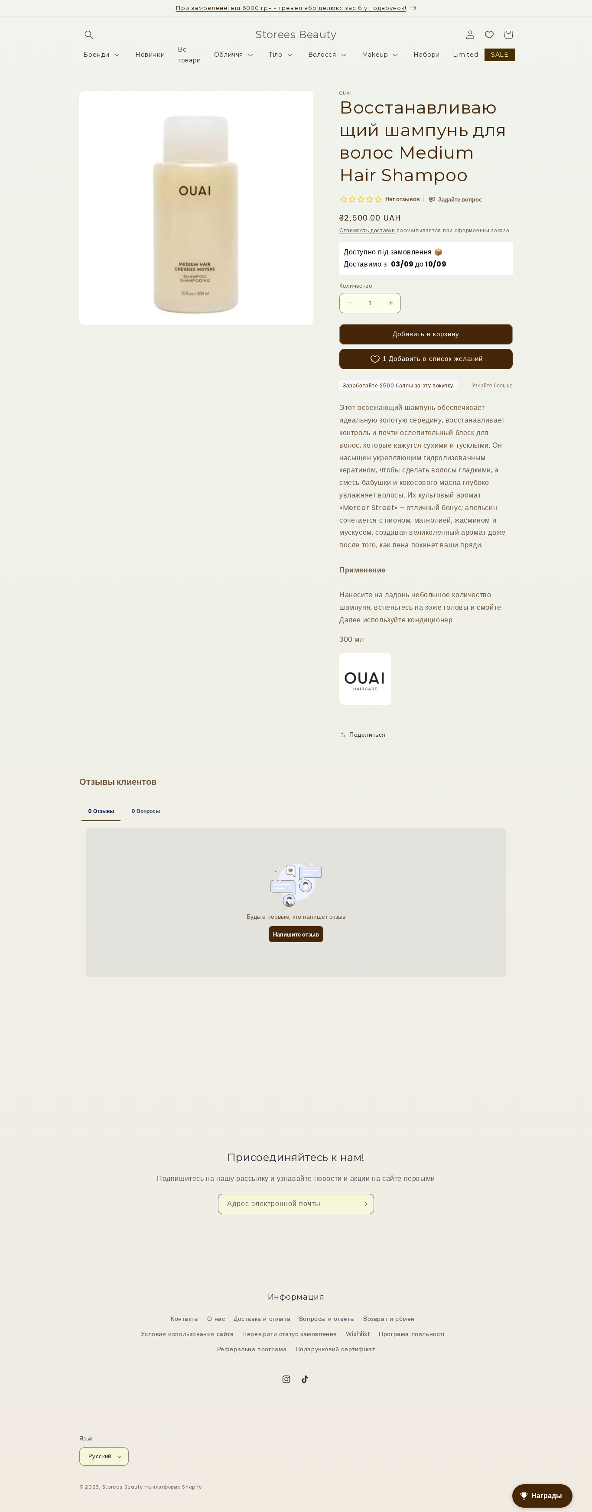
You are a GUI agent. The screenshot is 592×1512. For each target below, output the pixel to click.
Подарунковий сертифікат (335, 1349)
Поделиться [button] (367, 734)
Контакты (185, 1318)
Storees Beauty (123, 1486)
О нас (216, 1318)
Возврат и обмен (389, 1318)
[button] (88, 34)
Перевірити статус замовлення (289, 1334)
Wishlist (358, 1334)
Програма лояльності (411, 1334)
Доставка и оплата (262, 1318)
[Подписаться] (364, 1204)
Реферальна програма (252, 1349)
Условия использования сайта (187, 1334)
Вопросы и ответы (327, 1318)
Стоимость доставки (367, 230)
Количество (355, 286)
